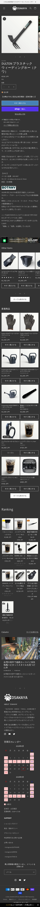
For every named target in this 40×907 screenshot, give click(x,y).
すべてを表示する (20, 299)
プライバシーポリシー (11, 833)
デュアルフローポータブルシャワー (11, 442)
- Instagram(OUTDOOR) (11, 847)
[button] (4, 8)
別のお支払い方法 (20, 114)
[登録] (33, 872)
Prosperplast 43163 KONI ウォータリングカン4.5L (29, 370)
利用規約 (34, 899)
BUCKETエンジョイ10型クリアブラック (26, 272)
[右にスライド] (24, 57)
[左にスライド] (15, 57)
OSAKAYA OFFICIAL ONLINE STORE (19, 896)
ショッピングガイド (11, 824)
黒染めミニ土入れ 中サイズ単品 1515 (28, 406)
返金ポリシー (12, 899)
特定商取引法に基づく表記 (21, 902)
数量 (3, 83)
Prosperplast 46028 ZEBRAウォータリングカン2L (10, 406)
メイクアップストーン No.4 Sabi (28, 442)
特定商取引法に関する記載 (13, 838)
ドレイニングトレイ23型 (27, 477)
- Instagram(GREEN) (10, 852)
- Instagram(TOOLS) (10, 857)
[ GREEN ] (5, 516)
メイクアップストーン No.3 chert (9, 478)
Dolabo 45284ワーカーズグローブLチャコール (10, 334)
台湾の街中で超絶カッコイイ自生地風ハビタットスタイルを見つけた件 (19, 665)
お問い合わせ (8, 843)
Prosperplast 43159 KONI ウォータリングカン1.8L (11, 370)
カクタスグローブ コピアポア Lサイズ (9, 272)
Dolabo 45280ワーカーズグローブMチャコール (29, 334)
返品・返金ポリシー (11, 828)
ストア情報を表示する (11, 125)
